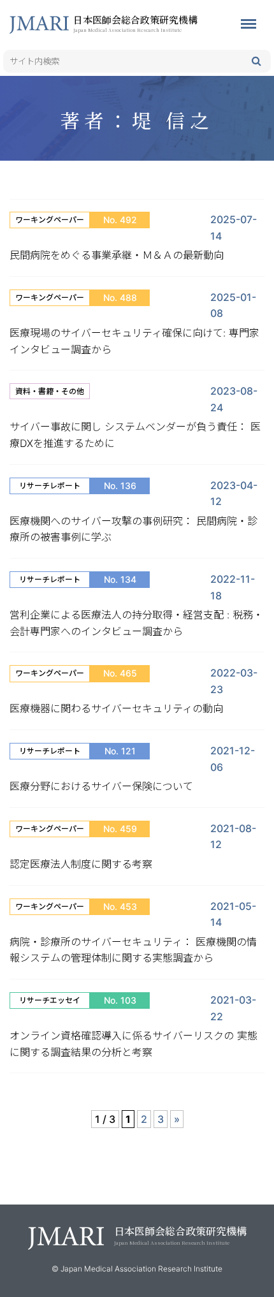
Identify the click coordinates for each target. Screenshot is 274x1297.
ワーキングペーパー (49, 219)
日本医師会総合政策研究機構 (135, 23)
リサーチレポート (49, 485)
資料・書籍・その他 (49, 391)
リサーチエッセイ (49, 1000)
